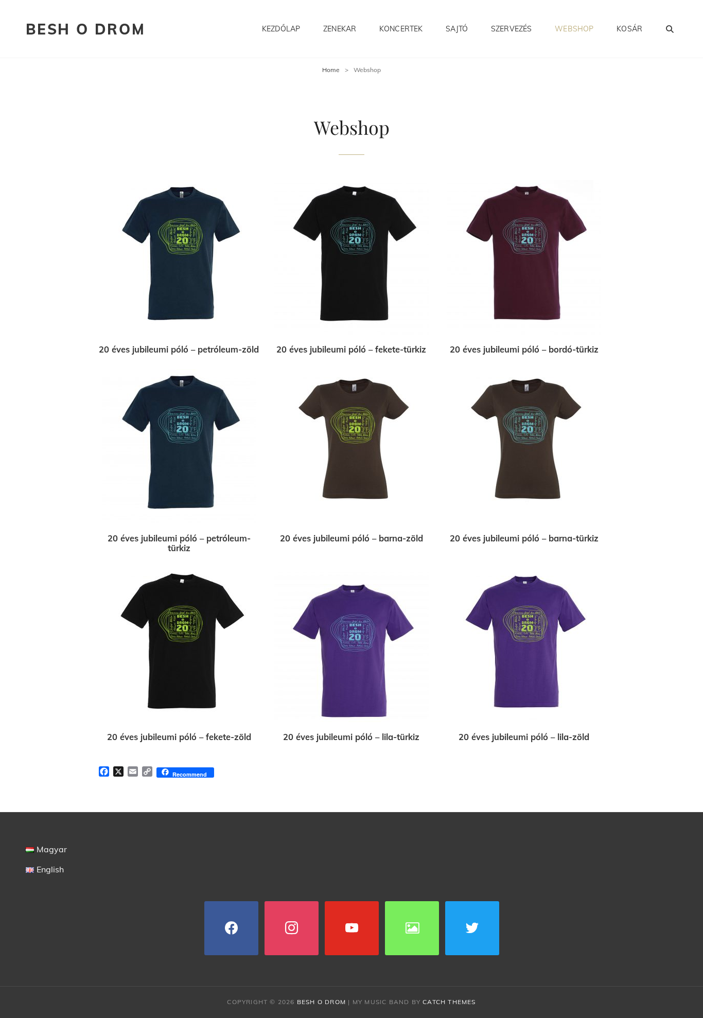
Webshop (574, 28)
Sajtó (457, 28)
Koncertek (401, 28)
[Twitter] (472, 927)
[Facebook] (231, 927)
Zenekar (339, 28)
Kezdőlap (281, 28)
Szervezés (511, 28)
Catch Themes (449, 1002)
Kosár (629, 28)
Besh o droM (86, 29)
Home (331, 70)
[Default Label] (352, 927)
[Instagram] (292, 927)
